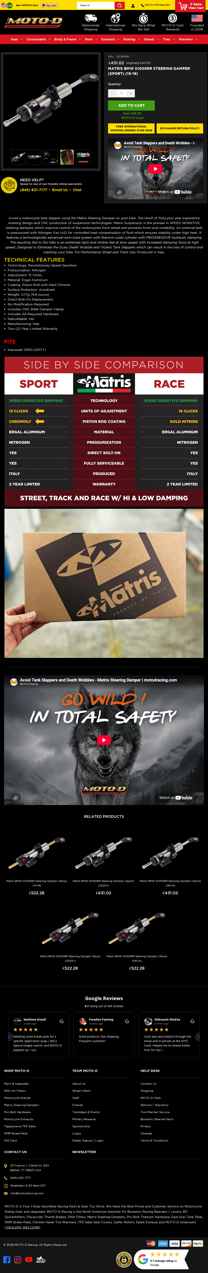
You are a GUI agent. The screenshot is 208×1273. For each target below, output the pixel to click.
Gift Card (10, 1140)
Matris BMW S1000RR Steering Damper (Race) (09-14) (136, 958)
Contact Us (148, 1083)
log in (133, 6)
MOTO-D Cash (151, 1097)
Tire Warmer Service (155, 1112)
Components (36, 39)
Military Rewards (84, 1119)
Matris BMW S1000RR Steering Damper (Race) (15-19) (36, 883)
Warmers (186, 39)
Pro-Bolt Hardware (17, 1112)
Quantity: (114, 84)
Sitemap (146, 1133)
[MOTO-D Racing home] (34, 22)
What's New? (81, 1090)
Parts (89, 39)
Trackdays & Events (86, 1112)
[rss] (41, 1259)
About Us (79, 1083)
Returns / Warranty (154, 1105)
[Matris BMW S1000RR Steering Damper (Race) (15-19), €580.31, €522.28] (36, 853)
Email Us (60, 190)
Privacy (146, 1126)
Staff (75, 1097)
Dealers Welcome (22, 1227)
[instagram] (17, 1259)
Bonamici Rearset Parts (157, 1119)
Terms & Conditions (154, 1140)
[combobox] (101, 5)
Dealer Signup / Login (87, 1140)
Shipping (147, 1090)
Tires (166, 39)
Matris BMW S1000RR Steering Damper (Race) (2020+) (70, 958)
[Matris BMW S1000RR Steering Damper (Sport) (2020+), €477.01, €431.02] (103, 853)
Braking (129, 39)
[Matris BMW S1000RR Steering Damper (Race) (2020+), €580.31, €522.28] (70, 928)
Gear (14, 39)
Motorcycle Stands (17, 1097)
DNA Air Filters (15, 1090)
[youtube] (28, 1259)
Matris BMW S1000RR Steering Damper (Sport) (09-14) (170, 883)
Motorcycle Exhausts (19, 1119)
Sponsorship (81, 1126)
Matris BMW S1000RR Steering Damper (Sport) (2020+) (103, 883)
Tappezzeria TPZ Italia (20, 1126)
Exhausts (108, 39)
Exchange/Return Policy (180, 128)
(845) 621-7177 (157, 4)
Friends (77, 1105)
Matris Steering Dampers (21, 1105)
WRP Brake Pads (16, 1133)
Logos (76, 1133)
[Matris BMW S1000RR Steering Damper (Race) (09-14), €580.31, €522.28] (137, 928)
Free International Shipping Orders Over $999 (131, 128)
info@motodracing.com (26, 1193)
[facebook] (6, 1259)
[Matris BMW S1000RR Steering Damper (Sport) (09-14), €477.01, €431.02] (170, 853)
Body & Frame (65, 39)
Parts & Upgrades (16, 1083)
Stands (149, 39)
